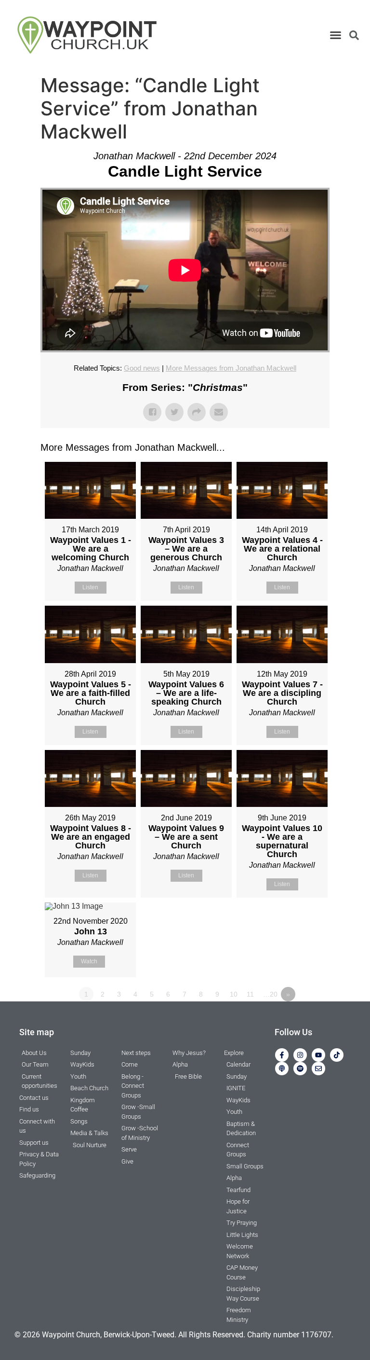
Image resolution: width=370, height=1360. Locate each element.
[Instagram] (300, 1055)
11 (250, 994)
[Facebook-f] (282, 1055)
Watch (89, 961)
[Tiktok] (337, 1055)
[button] (335, 35)
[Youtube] (318, 1055)
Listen (90, 587)
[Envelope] (318, 1068)
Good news (142, 368)
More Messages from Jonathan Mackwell (231, 368)
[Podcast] (282, 1068)
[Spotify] (300, 1068)
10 (234, 994)
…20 (270, 994)
